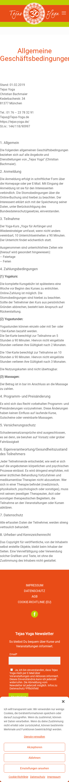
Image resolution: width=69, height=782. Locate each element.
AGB (35, 596)
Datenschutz (37, 776)
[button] (63, 701)
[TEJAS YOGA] (34, 13)
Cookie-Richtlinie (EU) (34, 602)
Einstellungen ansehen (34, 768)
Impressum (54, 776)
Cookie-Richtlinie (18, 776)
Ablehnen (34, 758)
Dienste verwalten (34, 736)
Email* (13, 654)
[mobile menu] (64, 13)
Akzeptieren (34, 747)
